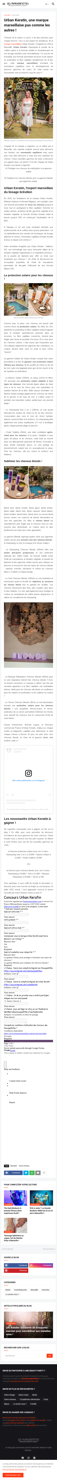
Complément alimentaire (30, 1399)
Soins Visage (9, 1395)
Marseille (15, 15)
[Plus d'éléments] (44, 1173)
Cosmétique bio (20, 1290)
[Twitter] (26, 1173)
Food (46, 1399)
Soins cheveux (24, 1166)
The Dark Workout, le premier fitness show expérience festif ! (13, 1210)
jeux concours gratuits (15, 1423)
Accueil (7, 15)
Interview (45, 1290)
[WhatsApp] (32, 1173)
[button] (3, 4)
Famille (33, 1404)
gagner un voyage (37, 1420)
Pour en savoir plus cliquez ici (15, 1469)
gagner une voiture (17, 1420)
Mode (8, 1290)
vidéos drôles (31, 1425)
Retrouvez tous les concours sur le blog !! (19, 1418)
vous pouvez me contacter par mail (23, 1381)
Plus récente (8, 1249)
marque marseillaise (13, 44)
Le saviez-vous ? (12, 1294)
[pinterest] (34, 1458)
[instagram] (28, 1458)
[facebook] (22, 1458)
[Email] (38, 1173)
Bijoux (6, 1404)
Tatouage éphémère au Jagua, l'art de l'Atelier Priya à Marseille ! (14, 1238)
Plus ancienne (48, 1249)
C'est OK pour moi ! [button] (13, 1475)
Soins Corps (23, 1395)
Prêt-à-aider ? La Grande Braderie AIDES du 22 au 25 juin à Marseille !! (41, 1210)
